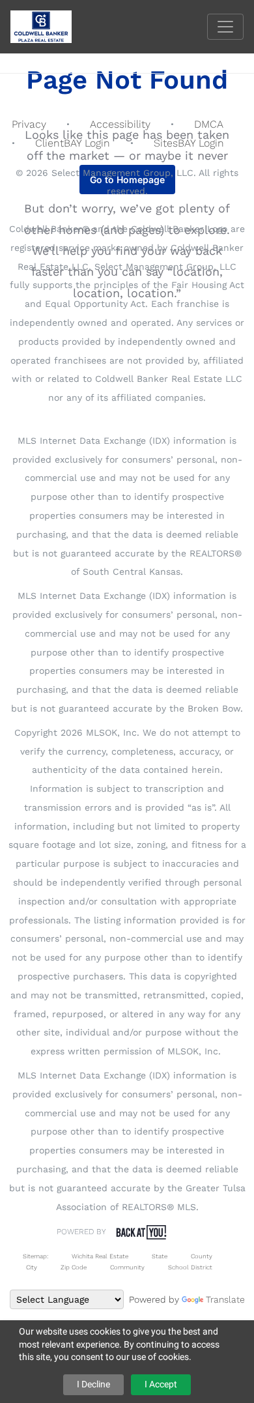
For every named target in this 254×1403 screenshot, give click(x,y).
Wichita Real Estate (100, 1256)
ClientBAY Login (72, 143)
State (159, 1256)
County (201, 1256)
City (31, 1267)
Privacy (29, 124)
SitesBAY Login (189, 143)
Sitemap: (35, 1256)
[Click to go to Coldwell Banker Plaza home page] (50, 26)
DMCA (208, 124)
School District (190, 1267)
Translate (225, 1299)
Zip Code (74, 1267)
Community (127, 1267)
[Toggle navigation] (225, 27)
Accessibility (120, 124)
